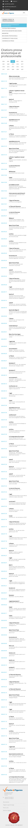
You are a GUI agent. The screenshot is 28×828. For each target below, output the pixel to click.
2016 (3, 66)
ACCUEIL (6, 1)
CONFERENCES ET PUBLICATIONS (10, 38)
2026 (3, 61)
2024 (13, 61)
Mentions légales (7, 810)
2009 (13, 69)
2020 (8, 64)
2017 (22, 64)
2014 (13, 66)
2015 (8, 66)
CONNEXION (7, 9)
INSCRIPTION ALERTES (9, 4)
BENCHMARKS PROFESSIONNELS (9, 36)
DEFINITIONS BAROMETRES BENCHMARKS (12, 31)
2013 (17, 66)
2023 (17, 61)
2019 (13, 64)
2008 (17, 69)
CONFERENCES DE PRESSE (8, 41)
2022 (22, 61)
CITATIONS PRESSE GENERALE (9, 28)
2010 (8, 69)
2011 (3, 69)
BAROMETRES (5, 33)
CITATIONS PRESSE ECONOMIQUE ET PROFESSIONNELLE (10, 25)
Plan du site (5, 807)
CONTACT (15, 1)
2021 (3, 64)
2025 (8, 61)
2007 (22, 69)
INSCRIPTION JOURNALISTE (10, 6)
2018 (17, 64)
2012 (22, 66)
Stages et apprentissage (8, 804)
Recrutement (6, 802)
